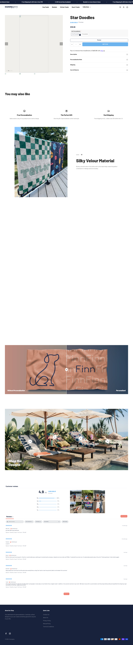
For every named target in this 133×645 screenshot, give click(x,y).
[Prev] (6, 43)
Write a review (124, 516)
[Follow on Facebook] (6, 634)
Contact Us (46, 614)
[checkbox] (65, 521)
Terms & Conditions (48, 626)
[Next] (61, 43)
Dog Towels (45, 7)
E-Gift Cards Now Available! (44, 2)
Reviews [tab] (9, 517)
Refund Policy (47, 623)
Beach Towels (76, 7)
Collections (86, 7)
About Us (45, 617)
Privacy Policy (47, 620)
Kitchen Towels (64, 7)
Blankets (54, 7)
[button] (48, 498)
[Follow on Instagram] (10, 634)
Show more (66, 593)
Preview (99, 40)
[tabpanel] (66, 558)
